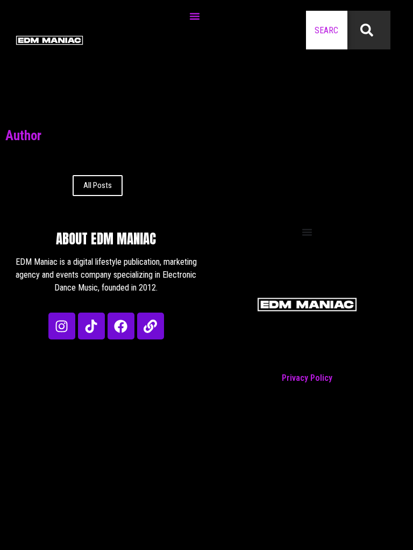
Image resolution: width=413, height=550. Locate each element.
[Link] (150, 326)
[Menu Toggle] (194, 16)
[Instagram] (61, 326)
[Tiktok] (91, 326)
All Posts (97, 185)
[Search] (368, 30)
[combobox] (326, 30)
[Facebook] (121, 326)
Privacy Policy (307, 378)
